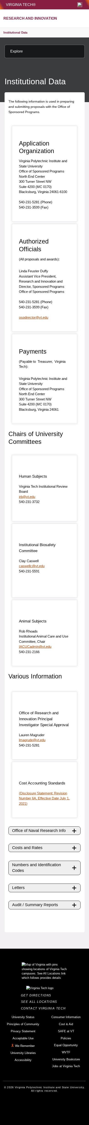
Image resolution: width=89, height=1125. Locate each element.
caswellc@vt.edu (31, 566)
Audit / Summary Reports (35, 905)
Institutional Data (15, 32)
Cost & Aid (66, 1024)
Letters (18, 887)
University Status (23, 1017)
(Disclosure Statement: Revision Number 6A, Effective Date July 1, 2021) (44, 798)
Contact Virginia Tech (44, 1008)
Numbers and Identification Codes (36, 868)
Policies (66, 1038)
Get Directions (37, 995)
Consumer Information (66, 1017)
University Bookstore (66, 1059)
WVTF (66, 1052)
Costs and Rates (27, 847)
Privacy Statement (23, 1031)
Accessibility (23, 1060)
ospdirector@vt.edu (33, 317)
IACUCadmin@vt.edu (35, 647)
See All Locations (40, 1001)
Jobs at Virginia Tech (66, 1066)
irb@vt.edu (27, 497)
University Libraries (23, 1053)
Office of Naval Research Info (39, 830)
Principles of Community (23, 1024)
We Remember (25, 1046)
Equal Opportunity (66, 1045)
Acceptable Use (23, 1038)
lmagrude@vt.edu (32, 740)
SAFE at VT (66, 1031)
